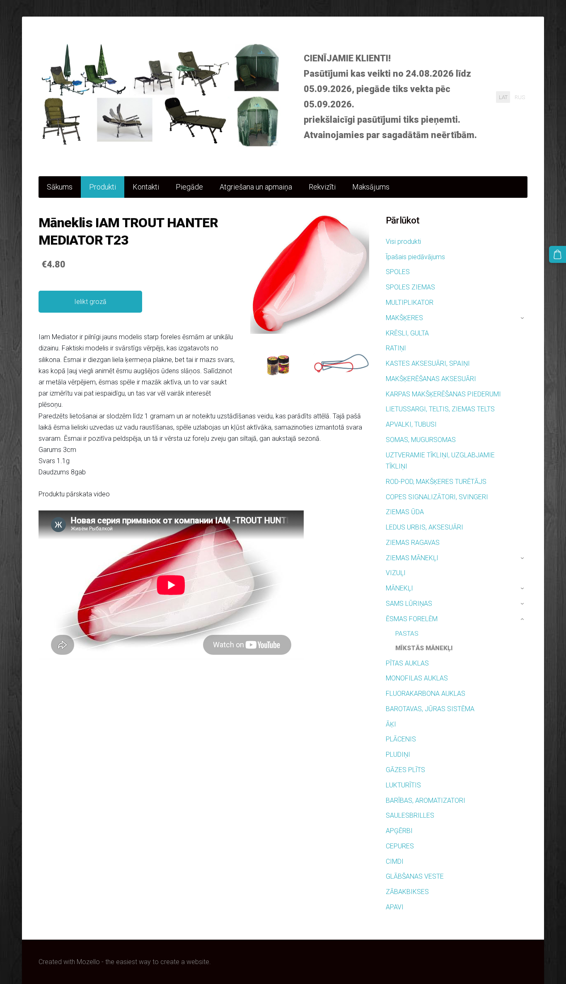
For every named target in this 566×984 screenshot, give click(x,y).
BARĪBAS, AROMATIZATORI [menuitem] (425, 800)
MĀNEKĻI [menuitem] (399, 588)
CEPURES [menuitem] (400, 846)
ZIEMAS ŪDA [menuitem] (405, 512)
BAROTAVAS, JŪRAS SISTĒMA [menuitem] (430, 709)
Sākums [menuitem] (60, 186)
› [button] (523, 318)
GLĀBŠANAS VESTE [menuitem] (415, 876)
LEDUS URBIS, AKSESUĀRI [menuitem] (424, 527)
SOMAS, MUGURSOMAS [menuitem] (421, 440)
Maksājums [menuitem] (370, 186)
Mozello (88, 962)
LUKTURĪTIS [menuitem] (403, 785)
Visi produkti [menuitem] (403, 241)
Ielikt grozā (90, 302)
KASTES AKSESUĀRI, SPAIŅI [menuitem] (428, 363)
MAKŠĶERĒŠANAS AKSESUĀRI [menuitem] (431, 379)
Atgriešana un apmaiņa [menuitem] (256, 186)
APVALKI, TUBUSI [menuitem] (411, 424)
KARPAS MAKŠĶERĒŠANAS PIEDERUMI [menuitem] (443, 394)
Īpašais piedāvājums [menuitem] (415, 257)
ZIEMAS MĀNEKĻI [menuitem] (412, 558)
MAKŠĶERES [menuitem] (404, 318)
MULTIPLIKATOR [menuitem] (409, 302)
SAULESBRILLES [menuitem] (410, 815)
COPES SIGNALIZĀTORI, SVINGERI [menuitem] (437, 497)
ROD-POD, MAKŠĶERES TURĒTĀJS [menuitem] (436, 482)
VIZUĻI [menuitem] (396, 573)
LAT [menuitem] (503, 97)
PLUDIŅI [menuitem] (398, 754)
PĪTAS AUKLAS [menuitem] (407, 663)
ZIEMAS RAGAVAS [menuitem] (413, 543)
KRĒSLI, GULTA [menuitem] (407, 333)
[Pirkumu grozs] (557, 254)
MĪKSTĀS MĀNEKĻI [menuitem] (424, 648)
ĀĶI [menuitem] (391, 724)
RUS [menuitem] (520, 97)
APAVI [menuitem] (395, 907)
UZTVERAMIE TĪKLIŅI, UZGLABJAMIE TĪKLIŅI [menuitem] (440, 460)
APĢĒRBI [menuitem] (399, 831)
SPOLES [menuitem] (398, 272)
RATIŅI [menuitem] (396, 348)
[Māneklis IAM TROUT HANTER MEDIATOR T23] (278, 364)
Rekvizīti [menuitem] (322, 186)
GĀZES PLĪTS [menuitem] (405, 770)
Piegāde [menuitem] (189, 186)
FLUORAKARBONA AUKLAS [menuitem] (425, 693)
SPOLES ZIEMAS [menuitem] (410, 287)
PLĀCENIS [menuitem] (401, 739)
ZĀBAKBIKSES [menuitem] (407, 892)
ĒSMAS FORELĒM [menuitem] (412, 619)
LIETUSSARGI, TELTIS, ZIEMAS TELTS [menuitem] (440, 409)
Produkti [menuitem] (102, 186)
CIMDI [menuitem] (395, 861)
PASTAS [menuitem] (406, 633)
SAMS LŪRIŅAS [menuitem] (409, 603)
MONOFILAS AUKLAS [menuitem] (417, 678)
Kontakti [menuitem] (146, 186)
